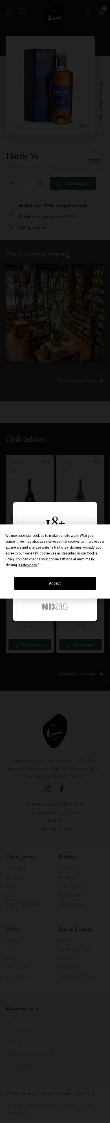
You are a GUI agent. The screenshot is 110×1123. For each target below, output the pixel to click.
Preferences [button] (28, 565)
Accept (55, 583)
